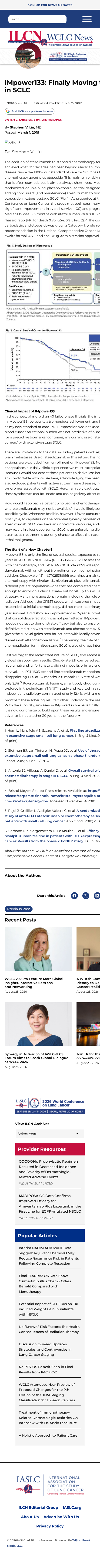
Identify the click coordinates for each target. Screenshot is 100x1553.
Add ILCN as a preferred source (32, 111)
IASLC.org (72, 1507)
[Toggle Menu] (87, 19)
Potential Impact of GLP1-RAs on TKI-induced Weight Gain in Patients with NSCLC (49, 1309)
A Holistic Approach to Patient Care (48, 1435)
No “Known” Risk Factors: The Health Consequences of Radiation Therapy (49, 1329)
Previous (14, 909)
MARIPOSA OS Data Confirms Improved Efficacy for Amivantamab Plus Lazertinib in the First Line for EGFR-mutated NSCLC (50, 1204)
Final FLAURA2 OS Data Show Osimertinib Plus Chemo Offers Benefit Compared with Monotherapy (45, 1283)
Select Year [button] (27, 1134)
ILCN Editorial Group (38, 1507)
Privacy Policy (50, 1526)
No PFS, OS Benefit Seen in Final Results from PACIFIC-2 (46, 1369)
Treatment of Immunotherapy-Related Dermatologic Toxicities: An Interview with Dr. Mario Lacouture (48, 1417)
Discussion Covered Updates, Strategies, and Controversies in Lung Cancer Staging (45, 1349)
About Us (30, 1517)
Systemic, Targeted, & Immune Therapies (33, 119)
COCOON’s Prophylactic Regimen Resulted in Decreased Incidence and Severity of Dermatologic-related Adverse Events (48, 1169)
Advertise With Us (61, 1517)
